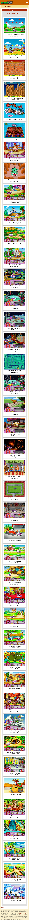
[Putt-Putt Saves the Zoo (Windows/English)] (14, 786)
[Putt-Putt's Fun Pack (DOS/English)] (14, 111)
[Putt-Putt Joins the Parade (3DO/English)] (14, 404)
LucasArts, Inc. (23, 913)
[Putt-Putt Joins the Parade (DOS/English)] (14, 489)
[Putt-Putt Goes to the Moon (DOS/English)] (14, 362)
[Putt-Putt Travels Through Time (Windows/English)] (14, 659)
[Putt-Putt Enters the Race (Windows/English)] (14, 531)
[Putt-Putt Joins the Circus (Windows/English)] (14, 150)
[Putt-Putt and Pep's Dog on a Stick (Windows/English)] (14, 68)
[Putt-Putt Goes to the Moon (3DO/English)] (14, 277)
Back (2, 907)
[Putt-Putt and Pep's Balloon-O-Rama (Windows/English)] (14, 26)
